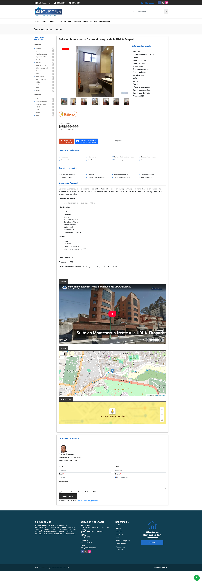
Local (45, 73)
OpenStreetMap (160, 395)
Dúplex (45, 59)
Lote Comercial (45, 79)
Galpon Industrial (45, 68)
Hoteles (45, 71)
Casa (45, 51)
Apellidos (117, 467)
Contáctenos (104, 21)
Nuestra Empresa (90, 21)
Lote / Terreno (45, 76)
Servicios (62, 21)
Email (61, 474)
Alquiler (53, 21)
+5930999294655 (75, 457)
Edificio (45, 62)
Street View (69, 114)
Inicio (37, 21)
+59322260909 (61, 3)
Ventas (44, 21)
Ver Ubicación (106, 416)
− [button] (62, 357)
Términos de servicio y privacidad (88, 500)
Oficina (45, 82)
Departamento (45, 57)
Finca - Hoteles (45, 65)
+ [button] (62, 353)
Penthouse (45, 85)
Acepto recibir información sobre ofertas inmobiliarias (80, 492)
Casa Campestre (45, 54)
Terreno (45, 90)
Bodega (45, 48)
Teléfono (117, 474)
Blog (70, 21)
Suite (45, 87)
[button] (127, 48)
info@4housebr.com (70, 460)
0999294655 (75, 3)
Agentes (77, 21)
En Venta (37, 44)
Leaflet (148, 395)
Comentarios (63, 481)
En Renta (37, 94)
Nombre (62, 467)
